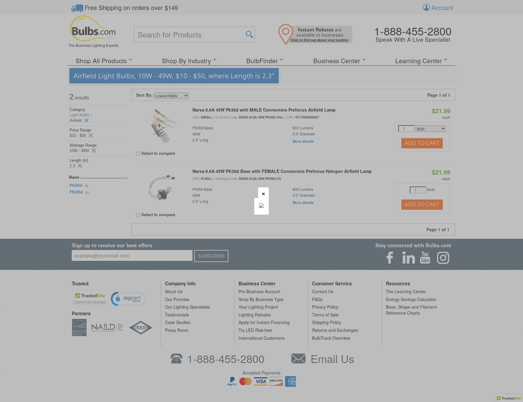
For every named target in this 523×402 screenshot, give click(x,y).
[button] (263, 192)
